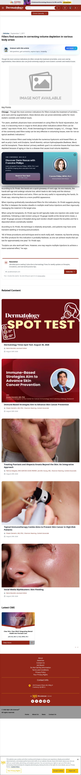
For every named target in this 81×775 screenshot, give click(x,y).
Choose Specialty (38, 13)
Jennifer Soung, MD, (44, 471)
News (44, 714)
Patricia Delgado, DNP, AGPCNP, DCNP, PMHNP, (21, 471)
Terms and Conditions (40, 670)
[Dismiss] (74, 154)
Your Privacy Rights (40, 675)
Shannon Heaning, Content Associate (36, 408)
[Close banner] (78, 2)
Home (27, 714)
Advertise (40, 660)
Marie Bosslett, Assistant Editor (16, 348)
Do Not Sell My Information (40, 667)
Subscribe (69, 272)
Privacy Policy (40, 672)
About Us (35, 714)
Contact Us (40, 663)
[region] (40, 765)
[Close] (78, 759)
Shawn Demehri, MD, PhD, (15, 408)
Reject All (72, 771)
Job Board (40, 665)
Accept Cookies (58, 771)
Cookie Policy (15, 767)
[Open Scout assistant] (70, 7)
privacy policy (41, 276)
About (40, 658)
